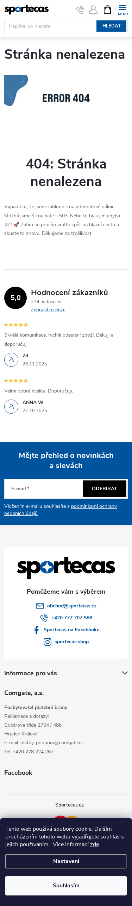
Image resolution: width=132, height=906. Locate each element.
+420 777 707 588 (71, 617)
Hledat (111, 26)
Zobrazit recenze (48, 310)
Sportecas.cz (69, 805)
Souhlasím (66, 885)
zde (94, 844)
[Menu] (122, 9)
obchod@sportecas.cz (71, 605)
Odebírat (104, 488)
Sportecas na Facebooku (72, 629)
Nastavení (66, 861)
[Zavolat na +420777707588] (80, 9)
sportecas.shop (72, 641)
